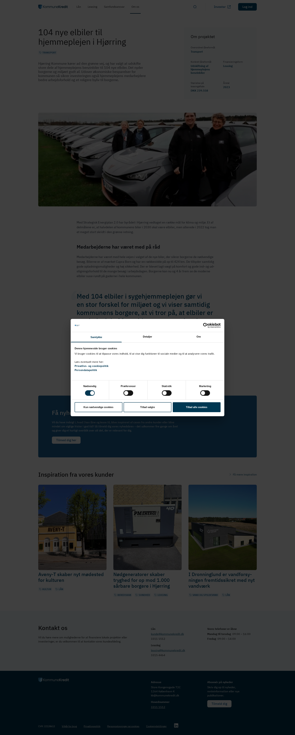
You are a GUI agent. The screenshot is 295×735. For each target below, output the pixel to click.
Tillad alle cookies (196, 407)
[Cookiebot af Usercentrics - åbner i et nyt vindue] (206, 325)
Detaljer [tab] (147, 336)
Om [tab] (198, 336)
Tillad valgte (147, 407)
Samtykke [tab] (96, 337)
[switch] (128, 393)
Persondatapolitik (86, 370)
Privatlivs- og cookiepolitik (92, 366)
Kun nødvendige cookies (98, 407)
